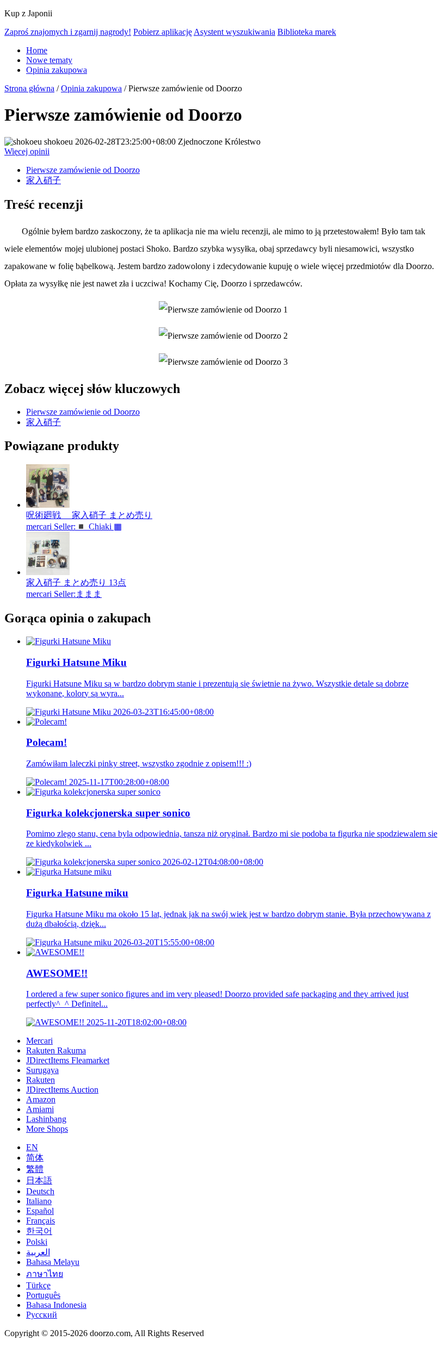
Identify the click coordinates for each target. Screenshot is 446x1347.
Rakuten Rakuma (56, 1050)
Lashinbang (46, 1119)
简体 (35, 1157)
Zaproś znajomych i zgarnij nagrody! (67, 31)
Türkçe (38, 1285)
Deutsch (40, 1191)
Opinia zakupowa (56, 69)
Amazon (40, 1099)
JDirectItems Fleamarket (67, 1060)
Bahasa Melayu (52, 1262)
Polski (36, 1241)
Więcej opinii (26, 151)
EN (32, 1147)
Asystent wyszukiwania (234, 31)
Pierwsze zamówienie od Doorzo (83, 169)
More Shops (47, 1128)
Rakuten (40, 1079)
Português (43, 1295)
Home (36, 50)
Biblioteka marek (306, 31)
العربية (38, 1252)
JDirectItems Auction (62, 1089)
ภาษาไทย (44, 1274)
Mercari (39, 1040)
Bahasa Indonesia (56, 1304)
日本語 (39, 1180)
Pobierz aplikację (162, 31)
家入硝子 (43, 180)
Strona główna (29, 88)
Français (40, 1220)
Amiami (40, 1109)
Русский (41, 1314)
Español (40, 1210)
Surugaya (42, 1070)
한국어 (39, 1231)
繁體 (35, 1169)
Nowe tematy (49, 60)
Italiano (39, 1201)
